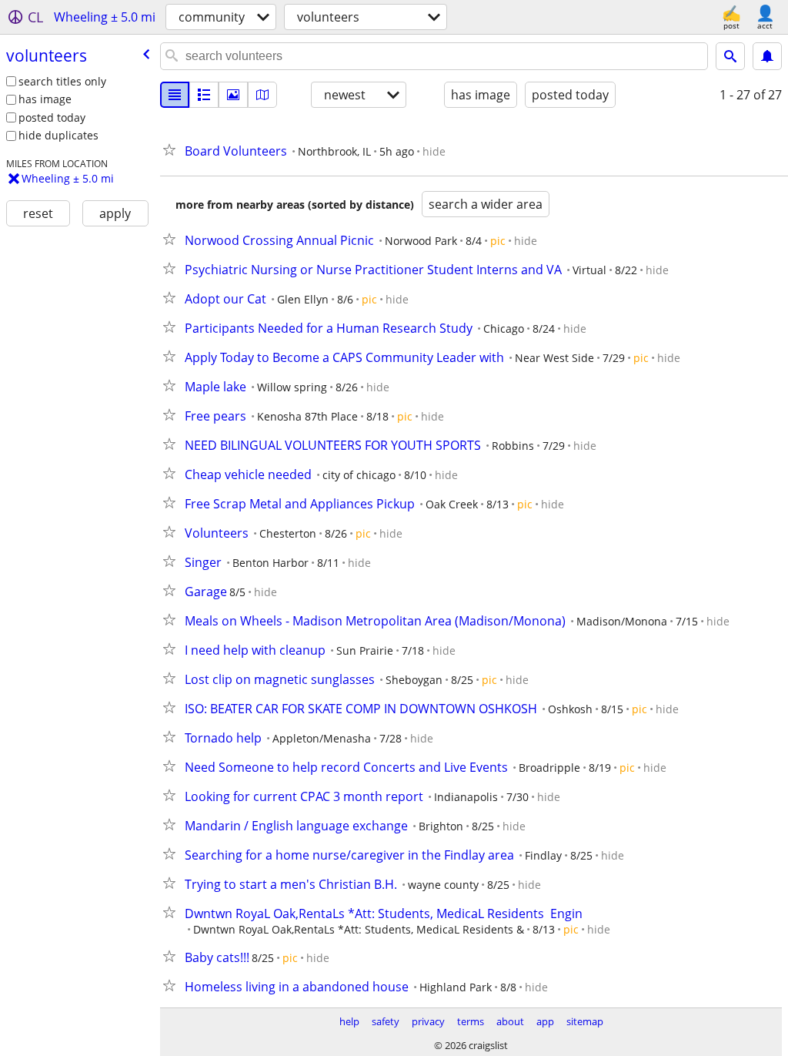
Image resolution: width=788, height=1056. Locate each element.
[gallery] (233, 95)
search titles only (62, 81)
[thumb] (204, 95)
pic (498, 240)
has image (45, 99)
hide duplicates (58, 135)
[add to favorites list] (172, 149)
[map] (262, 95)
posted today (51, 117)
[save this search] (767, 56)
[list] (174, 95)
